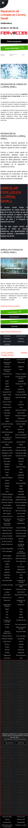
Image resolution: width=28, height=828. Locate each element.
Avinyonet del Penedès (7, 370)
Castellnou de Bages (7, 494)
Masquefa (21, 458)
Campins (7, 415)
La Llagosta (21, 548)
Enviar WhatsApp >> (13, 48)
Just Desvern (21, 516)
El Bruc (21, 641)
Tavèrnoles (21, 649)
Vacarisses (7, 575)
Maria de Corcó (7, 597)
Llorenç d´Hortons (7, 516)
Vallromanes (21, 567)
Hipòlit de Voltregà (7, 499)
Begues (7, 486)
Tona (21, 407)
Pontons (7, 376)
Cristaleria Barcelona (2, 55)
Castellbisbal (21, 822)
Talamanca (21, 652)
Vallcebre (7, 572)
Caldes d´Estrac (7, 374)
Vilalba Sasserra (21, 497)
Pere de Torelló (7, 402)
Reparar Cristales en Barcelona (13, 55)
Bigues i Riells (7, 394)
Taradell (7, 652)
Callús (7, 418)
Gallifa (21, 486)
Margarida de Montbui (7, 605)
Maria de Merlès (7, 636)
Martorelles (7, 461)
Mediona (7, 389)
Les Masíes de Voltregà (21, 581)
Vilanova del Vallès (21, 450)
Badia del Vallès (7, 447)
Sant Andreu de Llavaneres (7, 438)
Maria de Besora (21, 655)
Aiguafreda (21, 475)
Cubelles (21, 644)
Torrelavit (7, 624)
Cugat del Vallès (21, 527)
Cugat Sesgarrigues (7, 527)
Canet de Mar (21, 413)
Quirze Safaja (7, 556)
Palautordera (21, 523)
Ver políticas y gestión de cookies (15, 739)
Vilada (7, 564)
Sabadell (20, 541)
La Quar (7, 592)
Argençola (21, 491)
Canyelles (7, 410)
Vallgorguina (21, 569)
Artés (7, 472)
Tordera (7, 647)
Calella (7, 421)
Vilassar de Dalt (21, 447)
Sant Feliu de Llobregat (7, 519)
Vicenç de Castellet (21, 394)
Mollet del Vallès (7, 817)
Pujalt (7, 381)
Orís (7, 614)
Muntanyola (7, 404)
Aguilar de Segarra (7, 477)
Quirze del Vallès (21, 556)
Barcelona (7, 359)
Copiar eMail (14, 326)
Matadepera (7, 458)
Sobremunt (21, 604)
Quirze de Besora (7, 558)
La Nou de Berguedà (7, 548)
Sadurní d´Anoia (7, 530)
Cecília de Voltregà (20, 530)
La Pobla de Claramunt (21, 545)
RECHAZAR (9, 743)
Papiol (7, 384)
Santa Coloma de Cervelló (21, 628)
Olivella (21, 617)
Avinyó (21, 369)
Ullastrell (21, 597)
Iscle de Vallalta (20, 424)
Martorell (21, 461)
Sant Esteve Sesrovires (7, 524)
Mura (20, 402)
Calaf (7, 475)
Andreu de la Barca (21, 437)
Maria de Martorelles (21, 595)
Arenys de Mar (21, 392)
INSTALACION (7, 341)
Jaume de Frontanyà (7, 424)
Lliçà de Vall (21, 638)
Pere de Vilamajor (21, 397)
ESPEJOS (7, 339)
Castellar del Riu (7, 456)
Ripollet (7, 435)
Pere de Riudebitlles (21, 502)
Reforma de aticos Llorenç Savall (7, 825)
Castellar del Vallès (21, 453)
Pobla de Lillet (21, 819)
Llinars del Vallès (7, 580)
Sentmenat (7, 658)
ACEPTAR (21, 743)
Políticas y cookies (21, 825)
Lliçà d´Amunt (7, 641)
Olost (7, 617)
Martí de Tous (7, 511)
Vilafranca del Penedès (7, 363)
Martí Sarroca (21, 508)
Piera (21, 480)
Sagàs (21, 488)
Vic (21, 564)
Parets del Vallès (21, 483)
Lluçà (7, 491)
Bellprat (7, 467)
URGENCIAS (20, 341)
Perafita (7, 483)
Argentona (21, 389)
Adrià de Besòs (21, 442)
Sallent (7, 444)
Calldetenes (20, 418)
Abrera (21, 647)
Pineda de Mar (7, 822)
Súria (21, 575)
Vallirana (7, 569)
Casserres (21, 477)
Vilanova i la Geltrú (7, 450)
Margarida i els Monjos (21, 601)
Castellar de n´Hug (21, 456)
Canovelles (7, 413)
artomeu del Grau (7, 541)
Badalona (21, 366)
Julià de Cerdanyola (7, 432)
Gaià (21, 658)
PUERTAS (7, 344)
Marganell (7, 464)
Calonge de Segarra (21, 415)
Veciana (7, 567)
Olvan (21, 614)
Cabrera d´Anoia (21, 467)
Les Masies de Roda (7, 585)
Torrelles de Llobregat (7, 620)
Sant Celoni (7, 595)
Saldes (21, 577)
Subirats (7, 577)
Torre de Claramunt (21, 624)
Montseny (21, 404)
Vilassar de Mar (7, 407)
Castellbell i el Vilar (7, 453)
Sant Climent (21, 592)
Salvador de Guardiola (7, 398)
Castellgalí (21, 494)
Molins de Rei (21, 817)
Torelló (7, 627)
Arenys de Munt (7, 392)
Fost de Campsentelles (21, 552)
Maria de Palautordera (7, 632)
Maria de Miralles (21, 631)
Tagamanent (7, 655)
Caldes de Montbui (21, 499)
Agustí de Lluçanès (7, 442)
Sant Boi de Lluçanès (7, 538)
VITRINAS (21, 339)
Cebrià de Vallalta (21, 536)
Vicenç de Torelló (21, 533)
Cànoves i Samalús (21, 410)
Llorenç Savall (21, 513)
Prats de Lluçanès (21, 374)
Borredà (7, 469)
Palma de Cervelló (21, 384)
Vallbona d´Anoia (21, 572)
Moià (21, 386)
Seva (20, 609)
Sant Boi (20, 538)
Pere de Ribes (7, 505)
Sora (7, 488)
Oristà (21, 612)
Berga (21, 464)
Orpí (7, 612)
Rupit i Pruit (7, 426)
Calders (21, 472)
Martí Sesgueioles (7, 508)
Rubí (7, 429)
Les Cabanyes (7, 589)
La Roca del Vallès (21, 589)
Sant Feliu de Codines (21, 519)
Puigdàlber (21, 381)
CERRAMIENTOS (21, 336)
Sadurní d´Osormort (7, 544)
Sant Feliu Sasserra (7, 502)
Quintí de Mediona (21, 558)
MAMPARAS (7, 336)
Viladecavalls (21, 362)
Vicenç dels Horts (7, 533)
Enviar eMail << (14, 321)
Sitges (7, 609)
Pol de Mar (7, 561)
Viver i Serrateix (21, 636)
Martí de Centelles (21, 511)
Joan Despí (21, 432)
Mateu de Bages (21, 505)
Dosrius (7, 644)
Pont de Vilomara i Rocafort (21, 377)
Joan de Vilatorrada (21, 421)
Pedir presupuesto (14, 41)
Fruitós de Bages (7, 551)
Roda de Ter (20, 429)
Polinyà (7, 819)
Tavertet (7, 649)
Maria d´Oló (7, 600)
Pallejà (7, 386)
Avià (21, 469)
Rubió (21, 426)
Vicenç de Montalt (7, 536)
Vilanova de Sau (7, 497)
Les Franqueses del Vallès (21, 585)
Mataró (21, 444)
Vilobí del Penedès (7, 638)
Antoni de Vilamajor (21, 435)
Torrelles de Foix (21, 620)
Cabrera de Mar (21, 359)
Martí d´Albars (7, 513)
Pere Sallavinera (21, 561)
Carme (7, 480)
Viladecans (7, 366)
